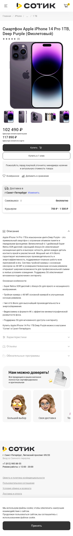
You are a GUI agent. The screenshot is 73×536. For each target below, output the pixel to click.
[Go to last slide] (7, 377)
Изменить (34, 192)
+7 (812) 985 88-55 (12, 463)
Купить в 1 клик (36, 156)
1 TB (35, 16)
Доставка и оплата (12, 493)
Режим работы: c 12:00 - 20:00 (18, 467)
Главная (7, 16)
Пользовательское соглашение (18, 483)
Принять (36, 525)
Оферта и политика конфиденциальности (24, 478)
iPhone (18, 16)
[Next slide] (65, 377)
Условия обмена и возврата (17, 488)
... (27, 16)
